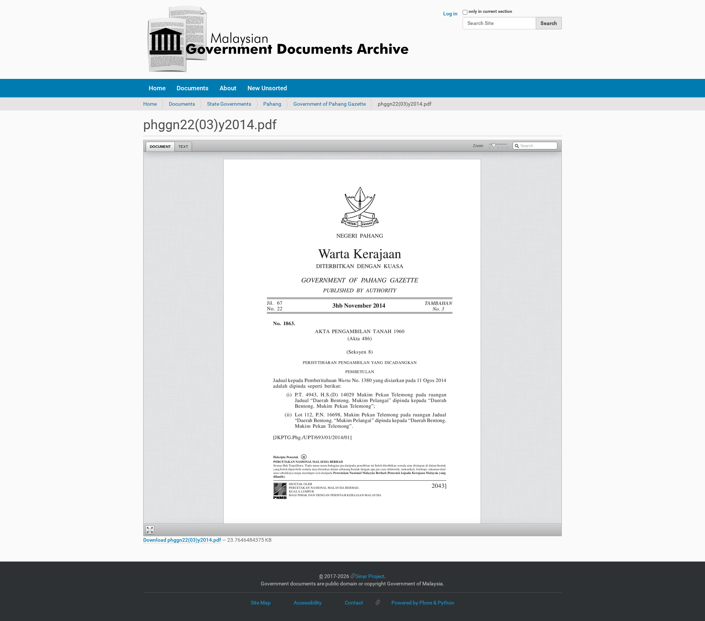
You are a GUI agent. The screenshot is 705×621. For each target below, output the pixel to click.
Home (157, 88)
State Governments (229, 104)
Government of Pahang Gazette (329, 104)
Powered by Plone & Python (422, 603)
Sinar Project (369, 576)
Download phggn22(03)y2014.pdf (182, 540)
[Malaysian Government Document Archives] (275, 39)
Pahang (272, 104)
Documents (193, 88)
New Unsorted (267, 88)
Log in (450, 14)
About (228, 88)
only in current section (490, 11)
